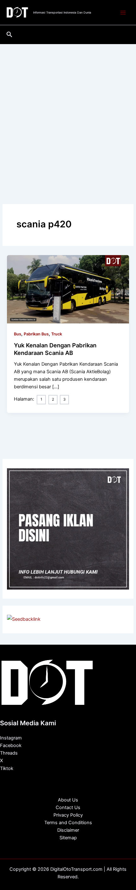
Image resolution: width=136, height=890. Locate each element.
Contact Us (68, 807)
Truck (56, 334)
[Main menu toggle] (123, 12)
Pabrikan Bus (36, 334)
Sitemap (68, 838)
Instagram (11, 738)
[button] (9, 34)
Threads (9, 753)
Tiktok (6, 768)
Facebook (11, 745)
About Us (68, 800)
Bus (17, 334)
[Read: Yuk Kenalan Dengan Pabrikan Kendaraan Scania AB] (68, 289)
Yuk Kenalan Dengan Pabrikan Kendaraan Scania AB (55, 349)
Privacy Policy (68, 815)
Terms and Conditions (68, 822)
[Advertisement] (68, 115)
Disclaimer (68, 830)
